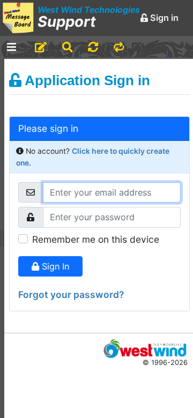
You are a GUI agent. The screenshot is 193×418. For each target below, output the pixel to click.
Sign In (54, 266)
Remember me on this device (95, 239)
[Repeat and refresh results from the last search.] (118, 47)
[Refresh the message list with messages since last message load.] (93, 47)
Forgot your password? (71, 294)
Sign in (163, 17)
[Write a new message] (40, 47)
